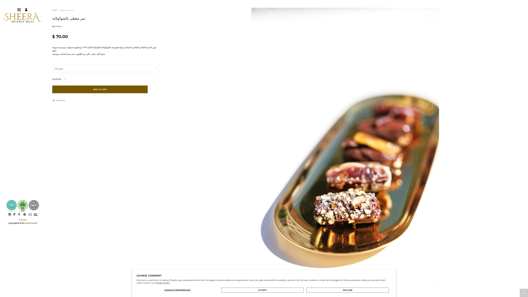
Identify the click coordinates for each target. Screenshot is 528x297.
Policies (22, 220)
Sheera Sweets (30, 223)
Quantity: (56, 79)
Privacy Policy (163, 283)
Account (26, 9)
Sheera (58, 26)
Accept (262, 290)
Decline (347, 290)
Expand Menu (18, 9)
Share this (60, 100)
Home (54, 10)
